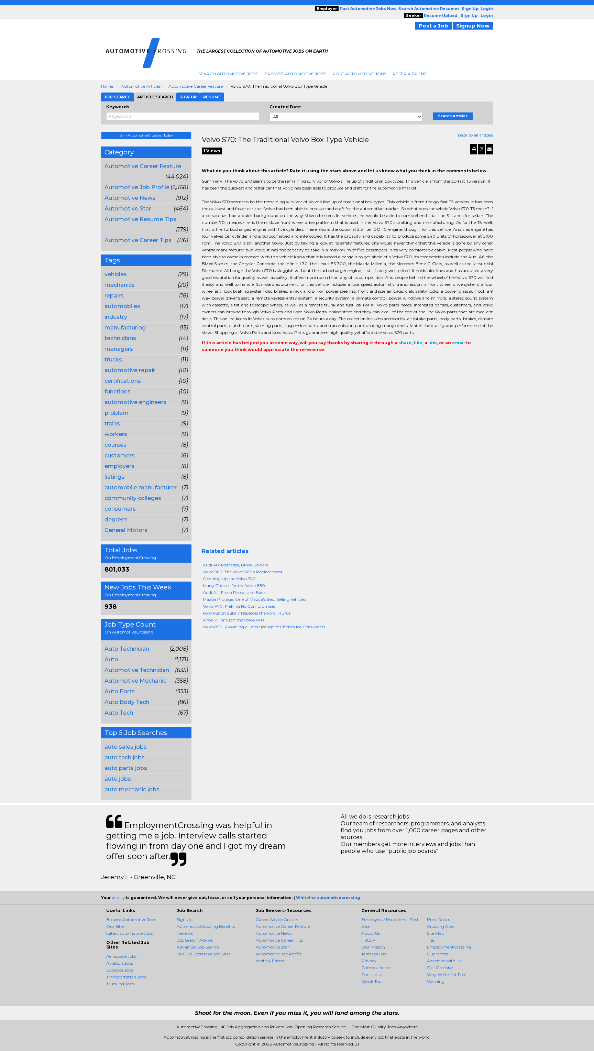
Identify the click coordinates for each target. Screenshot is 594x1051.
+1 (216, 363)
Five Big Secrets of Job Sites (203, 953)
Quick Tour (372, 981)
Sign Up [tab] (188, 97)
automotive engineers (135, 402)
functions (117, 391)
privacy (118, 897)
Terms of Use (373, 953)
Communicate (375, 967)
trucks (113, 359)
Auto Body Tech (126, 702)
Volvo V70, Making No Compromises (239, 606)
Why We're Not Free (446, 974)
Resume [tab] (212, 97)
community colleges (132, 498)
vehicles (115, 274)
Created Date (285, 106)
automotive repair (129, 370)
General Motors (125, 530)
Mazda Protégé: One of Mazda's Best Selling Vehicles (254, 599)
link (432, 342)
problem (116, 413)
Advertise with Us (444, 960)
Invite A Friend (270, 960)
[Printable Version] (473, 149)
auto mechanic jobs (132, 789)
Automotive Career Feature (195, 86)
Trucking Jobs (120, 983)
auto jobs (117, 779)
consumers (120, 509)
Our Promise (440, 967)
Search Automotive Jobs (228, 73)
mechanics (119, 285)
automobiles (122, 306)
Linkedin (237, 363)
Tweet (226, 363)
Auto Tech (118, 712)
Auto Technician (126, 649)
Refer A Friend (410, 73)
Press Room (439, 919)
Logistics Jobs (119, 970)
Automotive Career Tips (138, 240)
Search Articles (453, 116)
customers (119, 455)
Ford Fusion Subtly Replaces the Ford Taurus (246, 613)
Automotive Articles (141, 86)
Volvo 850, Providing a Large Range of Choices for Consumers (264, 626)
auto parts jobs (125, 768)
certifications (122, 381)
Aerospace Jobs (121, 956)
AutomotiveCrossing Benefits (206, 926)
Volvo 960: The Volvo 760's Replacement (243, 571)
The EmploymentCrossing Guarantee (449, 947)
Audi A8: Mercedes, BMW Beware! (236, 564)
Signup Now (473, 25)
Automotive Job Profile (136, 187)
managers (118, 349)
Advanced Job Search (198, 947)
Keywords (117, 106)
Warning (435, 981)
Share (206, 363)
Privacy (368, 960)
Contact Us (372, 974)
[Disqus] (347, 460)
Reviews (185, 933)
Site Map (435, 933)
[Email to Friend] (489, 149)
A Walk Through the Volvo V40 (233, 619)
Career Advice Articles (277, 919)
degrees (116, 519)
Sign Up (184, 919)
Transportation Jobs (126, 976)
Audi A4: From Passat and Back (234, 592)
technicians (120, 338)
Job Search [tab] (117, 97)
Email (248, 363)
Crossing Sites (440, 926)
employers (119, 466)
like (418, 342)
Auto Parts (119, 691)
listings (114, 477)
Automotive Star (127, 208)
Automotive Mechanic (135, 681)
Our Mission (373, 947)
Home (107, 86)
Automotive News (129, 198)
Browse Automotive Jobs (295, 73)
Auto (111, 659)
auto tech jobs (124, 757)
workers (115, 434)
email (458, 342)
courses (115, 445)
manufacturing (125, 327)
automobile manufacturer (140, 487)
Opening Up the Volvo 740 (229, 578)
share (405, 342)
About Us (370, 933)
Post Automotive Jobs (359, 73)
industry (115, 317)
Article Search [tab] (155, 97)
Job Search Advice (194, 940)
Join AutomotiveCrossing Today (146, 135)
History (368, 940)
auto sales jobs (125, 747)
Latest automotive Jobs (129, 933)
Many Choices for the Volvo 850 (234, 585)
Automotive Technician (136, 670)
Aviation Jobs (119, 963)
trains (112, 423)
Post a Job (433, 25)
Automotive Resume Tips (140, 219)
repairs (114, 295)
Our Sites (115, 926)
